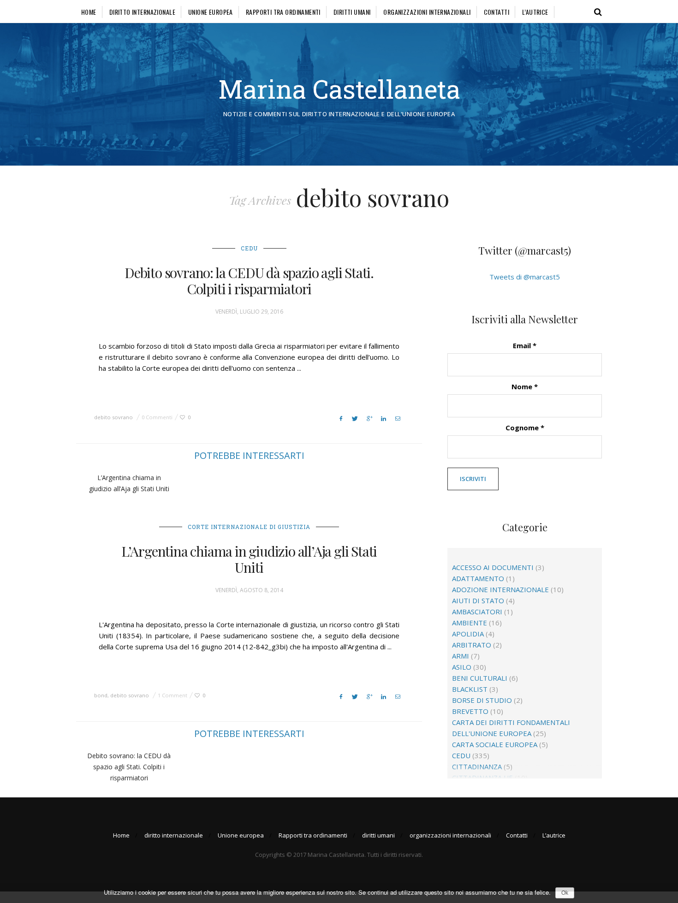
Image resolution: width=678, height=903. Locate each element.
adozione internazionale (500, 589)
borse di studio (482, 700)
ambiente (469, 622)
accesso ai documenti (493, 567)
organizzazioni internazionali (426, 12)
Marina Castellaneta (339, 89)
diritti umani (351, 12)
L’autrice (535, 12)
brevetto (470, 711)
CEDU (249, 248)
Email (524, 345)
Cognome (525, 427)
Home (88, 12)
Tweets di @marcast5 (524, 276)
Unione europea (210, 12)
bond (100, 695)
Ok (564, 893)
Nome (524, 386)
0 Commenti (157, 417)
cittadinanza (477, 766)
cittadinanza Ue (482, 777)
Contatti (496, 12)
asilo (461, 666)
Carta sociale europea (494, 744)
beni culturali (479, 678)
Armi (460, 655)
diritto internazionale (142, 12)
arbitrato (471, 644)
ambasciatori (477, 611)
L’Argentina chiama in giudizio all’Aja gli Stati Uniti (249, 559)
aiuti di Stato (478, 600)
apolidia (468, 633)
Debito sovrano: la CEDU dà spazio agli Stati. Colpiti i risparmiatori (249, 280)
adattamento (478, 578)
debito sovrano (113, 417)
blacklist (470, 689)
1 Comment (172, 695)
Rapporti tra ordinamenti (283, 12)
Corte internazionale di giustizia (249, 526)
